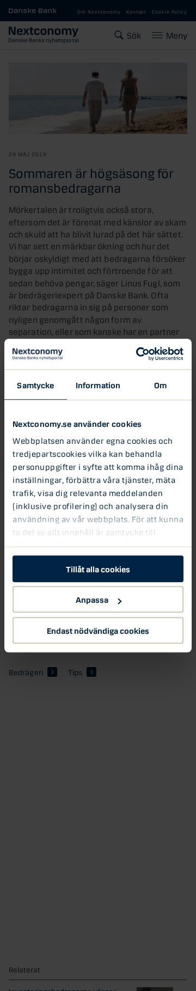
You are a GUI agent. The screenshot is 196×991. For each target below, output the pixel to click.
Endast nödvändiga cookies (98, 630)
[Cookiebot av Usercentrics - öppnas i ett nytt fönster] (138, 354)
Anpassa (92, 599)
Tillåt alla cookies (98, 568)
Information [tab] (98, 384)
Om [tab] (160, 384)
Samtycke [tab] (35, 384)
